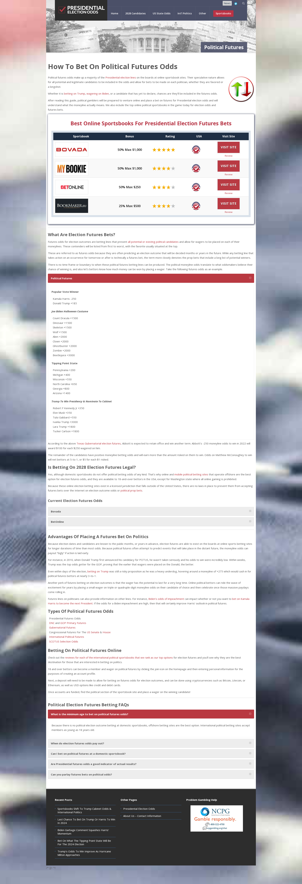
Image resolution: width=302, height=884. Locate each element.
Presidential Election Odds (139, 808)
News (227, 3)
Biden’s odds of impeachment (166, 599)
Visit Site (228, 147)
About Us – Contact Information (142, 816)
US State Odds (161, 13)
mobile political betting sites (191, 474)
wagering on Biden (98, 93)
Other (202, 13)
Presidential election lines (120, 77)
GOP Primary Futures (73, 623)
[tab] (151, 278)
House (107, 632)
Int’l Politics (185, 13)
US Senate (93, 632)
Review (228, 155)
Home (114, 13)
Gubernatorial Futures (62, 627)
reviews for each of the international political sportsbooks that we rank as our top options (119, 657)
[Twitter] (235, 3)
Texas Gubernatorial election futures (99, 443)
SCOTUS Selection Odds (63, 641)
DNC (52, 623)
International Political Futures (66, 636)
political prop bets (131, 490)
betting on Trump (74, 93)
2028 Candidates (135, 13)
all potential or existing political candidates (153, 241)
